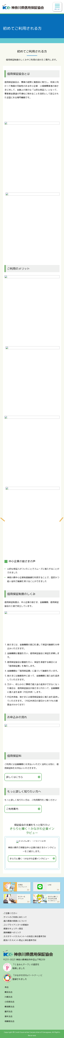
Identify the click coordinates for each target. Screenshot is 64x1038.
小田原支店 (9, 1001)
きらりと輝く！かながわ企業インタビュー (29, 858)
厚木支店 (8, 1016)
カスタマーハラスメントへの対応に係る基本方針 (25, 936)
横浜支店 (8, 992)
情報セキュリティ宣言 (13, 928)
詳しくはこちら (14, 777)
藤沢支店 (8, 1011)
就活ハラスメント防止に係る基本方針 (20, 940)
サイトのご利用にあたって (15, 917)
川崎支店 (8, 996)
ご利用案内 (12, 808)
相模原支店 (9, 1021)
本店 (6, 987)
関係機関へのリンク (12, 932)
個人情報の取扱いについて (15, 921)
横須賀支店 (9, 1006)
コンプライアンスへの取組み (16, 924)
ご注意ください (10, 913)
